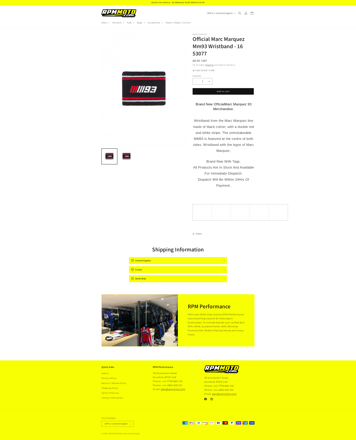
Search (105, 373)
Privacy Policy (109, 378)
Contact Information (112, 398)
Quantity (197, 76)
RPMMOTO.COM (115, 434)
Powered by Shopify (131, 434)
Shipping (209, 65)
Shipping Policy (110, 388)
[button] (105, 23)
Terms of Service (110, 393)
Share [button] (199, 233)
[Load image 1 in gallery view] (109, 156)
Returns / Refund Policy (114, 383)
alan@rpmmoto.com (173, 389)
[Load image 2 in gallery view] (126, 156)
